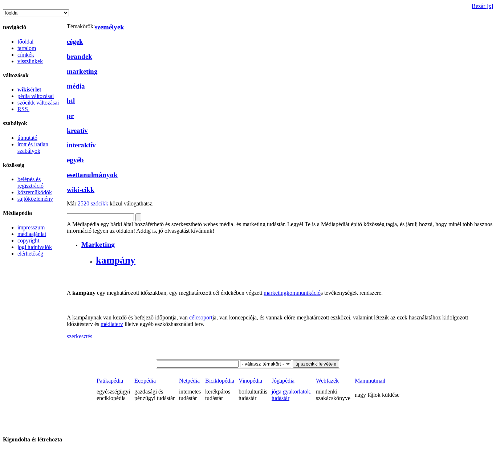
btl (71, 101)
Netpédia (189, 381)
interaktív (81, 145)
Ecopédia (145, 381)
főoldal (25, 41)
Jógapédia (283, 381)
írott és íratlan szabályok (32, 147)
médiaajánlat (31, 234)
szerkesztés (79, 336)
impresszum (31, 227)
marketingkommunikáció (292, 293)
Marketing (98, 244)
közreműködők (34, 192)
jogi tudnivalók (34, 247)
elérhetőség (30, 253)
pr (70, 115)
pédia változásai (35, 96)
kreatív (77, 130)
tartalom (26, 48)
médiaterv (112, 324)
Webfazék (327, 381)
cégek (75, 41)
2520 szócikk (93, 203)
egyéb (75, 160)
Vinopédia (250, 381)
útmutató (27, 138)
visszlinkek (30, 61)
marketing (82, 71)
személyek (109, 27)
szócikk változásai (38, 102)
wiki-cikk (80, 189)
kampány (115, 260)
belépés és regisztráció (30, 182)
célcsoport (200, 317)
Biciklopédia (219, 381)
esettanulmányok (92, 175)
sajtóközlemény (35, 199)
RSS (23, 109)
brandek (79, 56)
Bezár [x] (482, 6)
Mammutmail (370, 381)
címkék (25, 55)
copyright (28, 240)
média (76, 86)
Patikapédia (110, 381)
